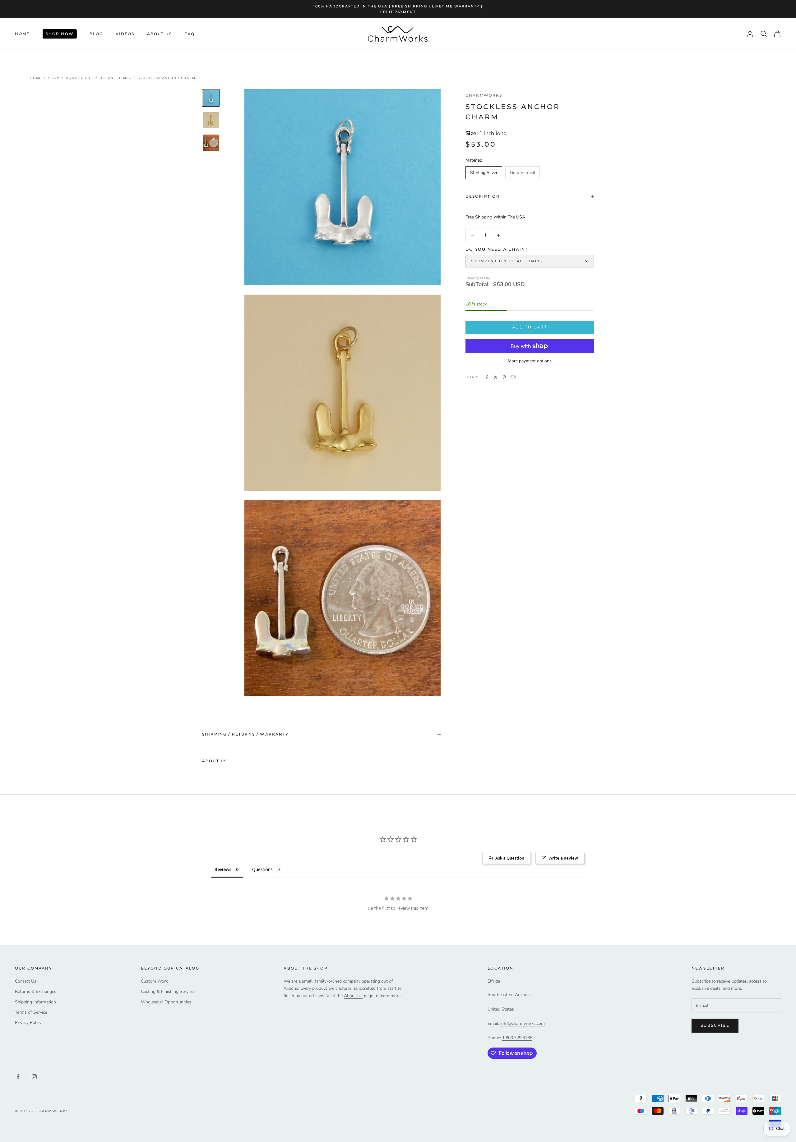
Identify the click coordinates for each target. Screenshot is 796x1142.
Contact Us (25, 981)
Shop (53, 78)
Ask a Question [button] (509, 858)
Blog (96, 33)
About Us (159, 33)
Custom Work (154, 981)
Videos (125, 33)
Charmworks (483, 95)
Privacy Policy (28, 1022)
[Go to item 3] (211, 142)
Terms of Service (31, 1012)
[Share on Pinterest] (504, 377)
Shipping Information (35, 1002)
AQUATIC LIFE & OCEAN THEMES (98, 78)
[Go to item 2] (211, 120)
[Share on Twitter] (495, 377)
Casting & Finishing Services (168, 991)
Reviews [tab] (223, 869)
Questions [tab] (262, 869)
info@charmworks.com (522, 1023)
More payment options (530, 361)
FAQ (189, 33)
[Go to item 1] (211, 98)
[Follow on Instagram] (34, 1077)
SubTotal (477, 284)
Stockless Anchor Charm (167, 78)
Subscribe (715, 1025)
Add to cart (529, 327)
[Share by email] (513, 377)
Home (22, 33)
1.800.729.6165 (517, 1038)
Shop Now (60, 33)
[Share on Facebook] (486, 377)
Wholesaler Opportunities (166, 1002)
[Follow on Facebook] (18, 1077)
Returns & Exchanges (35, 991)
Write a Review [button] (563, 858)
